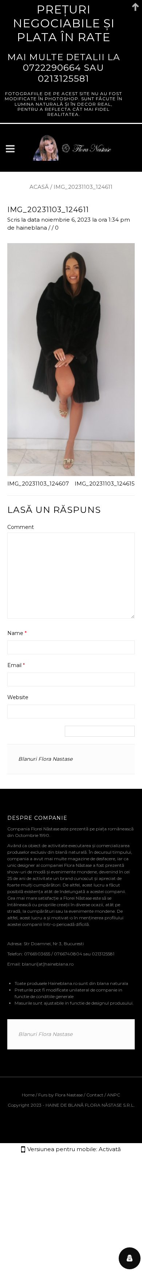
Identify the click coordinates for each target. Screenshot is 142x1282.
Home (29, 1095)
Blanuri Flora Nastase (45, 759)
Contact (94, 1095)
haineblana (31, 227)
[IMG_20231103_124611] (71, 358)
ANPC (113, 1095)
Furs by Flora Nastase (60, 1095)
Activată (110, 1149)
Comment (20, 527)
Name (17, 633)
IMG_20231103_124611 (48, 209)
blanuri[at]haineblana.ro (48, 964)
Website (17, 697)
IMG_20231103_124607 (38, 483)
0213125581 (63, 78)
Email (16, 665)
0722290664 (52, 67)
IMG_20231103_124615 (105, 483)
